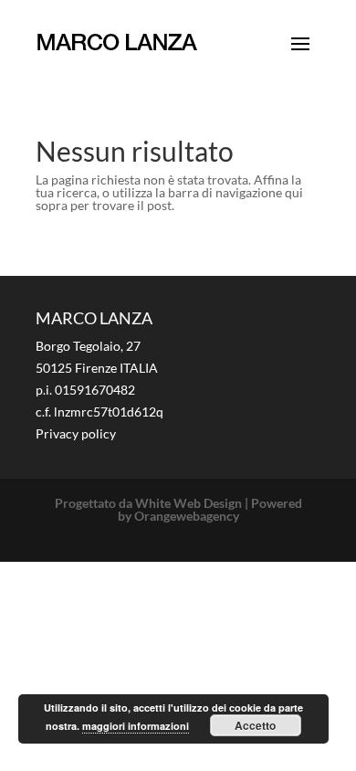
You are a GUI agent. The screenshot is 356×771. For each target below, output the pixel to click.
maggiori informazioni (135, 726)
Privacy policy (76, 433)
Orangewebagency (186, 515)
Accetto (255, 725)
